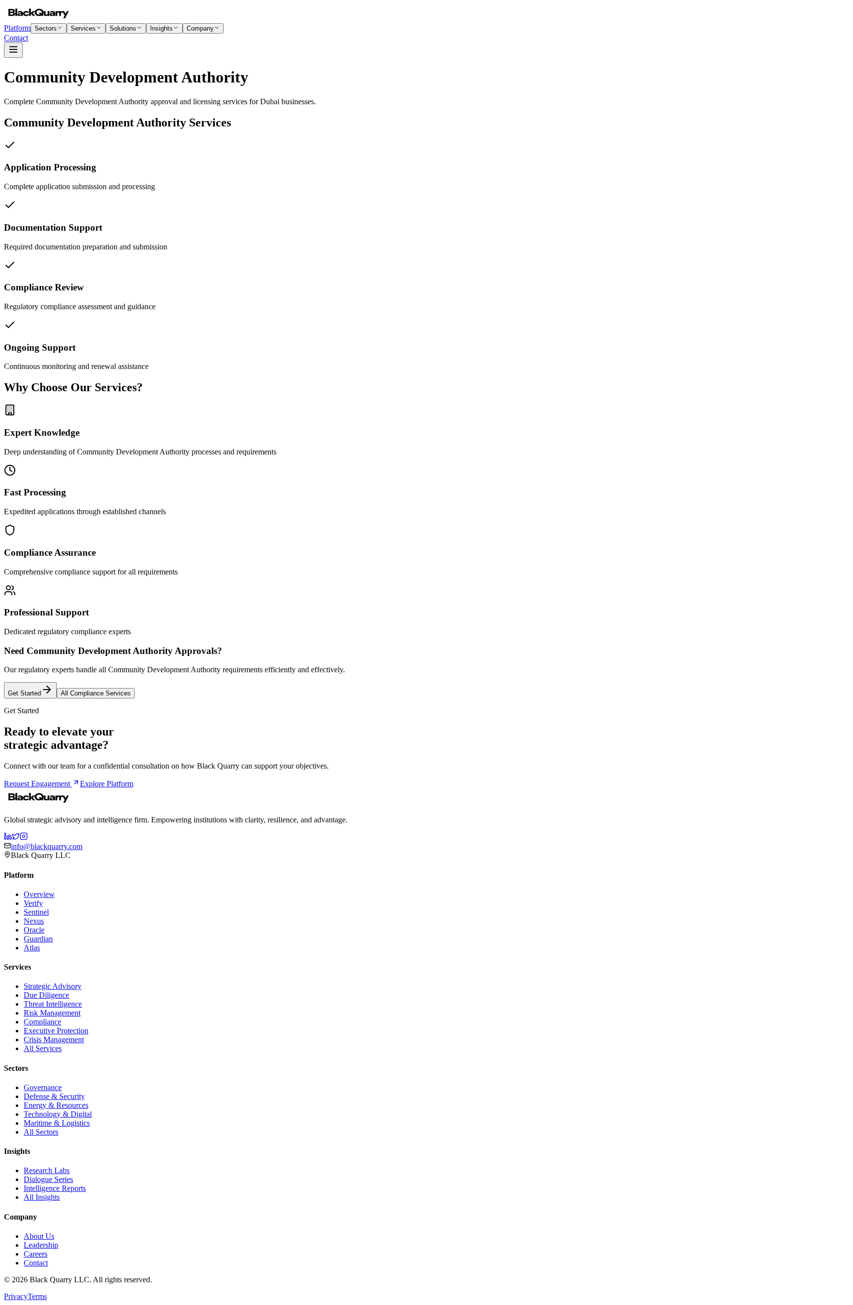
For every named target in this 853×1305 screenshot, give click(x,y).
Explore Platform (106, 783)
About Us (39, 1236)
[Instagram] (24, 837)
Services (83, 28)
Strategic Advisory (52, 986)
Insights (161, 28)
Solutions (123, 28)
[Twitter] (16, 837)
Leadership (41, 1245)
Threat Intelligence (53, 1004)
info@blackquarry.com (46, 846)
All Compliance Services (96, 693)
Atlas (32, 947)
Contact (16, 38)
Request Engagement (38, 783)
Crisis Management (54, 1039)
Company (200, 28)
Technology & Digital (58, 1114)
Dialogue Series (48, 1179)
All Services (43, 1048)
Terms (37, 1296)
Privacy (16, 1296)
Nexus (34, 921)
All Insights (42, 1197)
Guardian (38, 939)
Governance (43, 1087)
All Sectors (41, 1132)
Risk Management (52, 1013)
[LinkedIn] (8, 837)
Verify (33, 903)
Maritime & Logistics (57, 1123)
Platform (17, 28)
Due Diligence (46, 995)
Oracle (34, 930)
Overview (39, 894)
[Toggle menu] (13, 50)
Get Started (24, 693)
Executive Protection (56, 1030)
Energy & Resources (56, 1105)
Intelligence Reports (55, 1188)
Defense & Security (54, 1096)
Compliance (42, 1022)
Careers (35, 1254)
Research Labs (47, 1170)
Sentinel (36, 912)
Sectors (46, 28)
